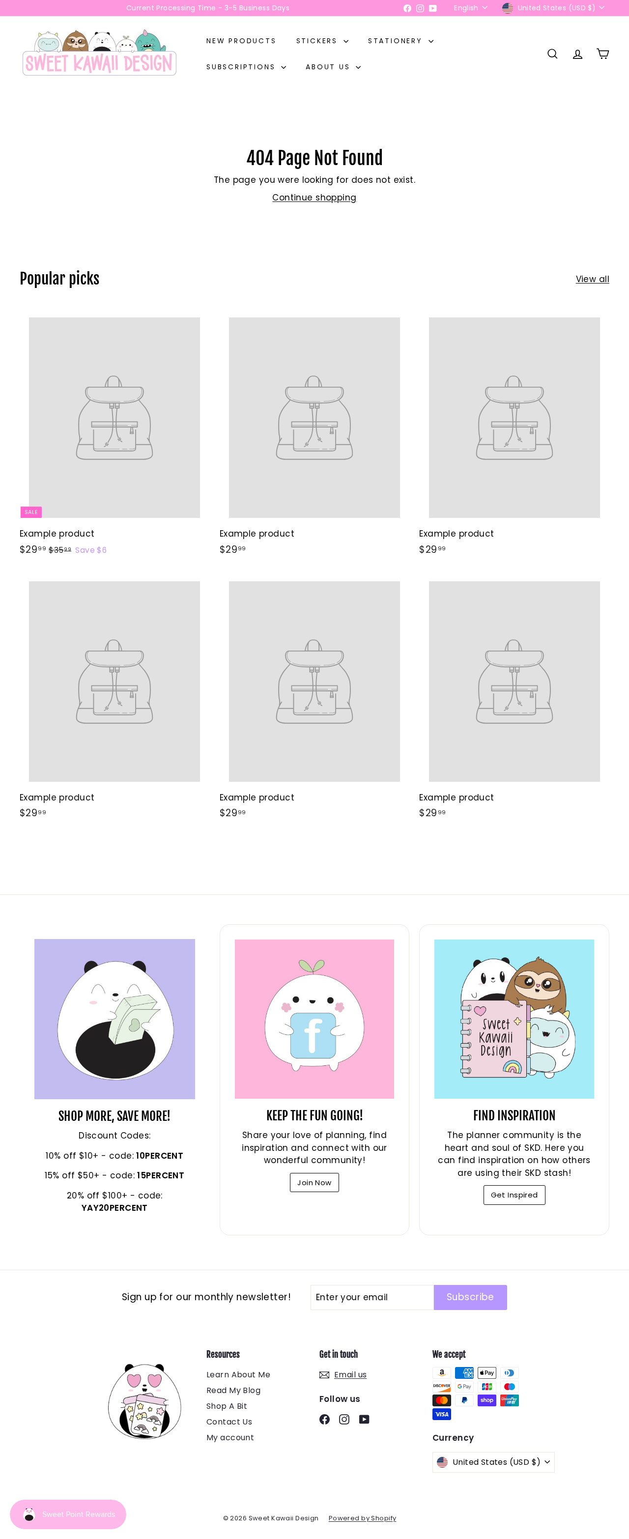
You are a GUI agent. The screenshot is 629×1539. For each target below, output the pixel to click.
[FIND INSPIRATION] (514, 1019)
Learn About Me (238, 1374)
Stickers (318, 41)
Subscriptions (242, 67)
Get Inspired (514, 1195)
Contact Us (229, 1421)
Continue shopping (314, 197)
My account (230, 1437)
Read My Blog (233, 1390)
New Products (241, 41)
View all (592, 279)
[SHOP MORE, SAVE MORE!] (114, 1019)
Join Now (314, 1182)
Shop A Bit (226, 1406)
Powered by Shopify (363, 1518)
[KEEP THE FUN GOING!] (315, 1019)
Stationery (397, 41)
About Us (329, 67)
